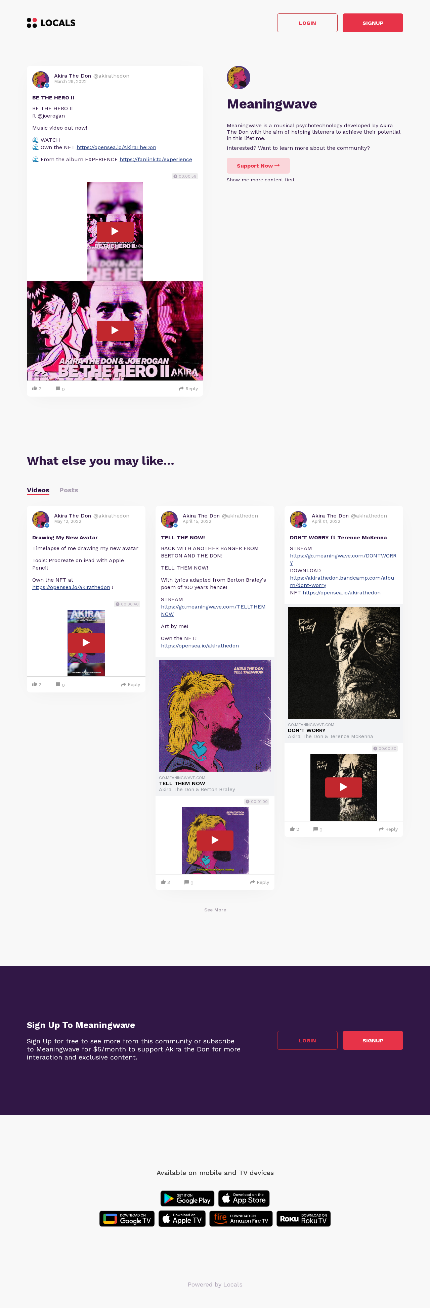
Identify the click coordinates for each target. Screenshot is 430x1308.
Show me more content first (261, 179)
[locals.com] (51, 23)
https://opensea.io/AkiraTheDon (116, 147)
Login (307, 23)
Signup (373, 23)
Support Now (255, 166)
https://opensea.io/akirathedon (71, 587)
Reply (191, 388)
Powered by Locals (215, 1284)
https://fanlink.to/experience (156, 159)
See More (215, 909)
